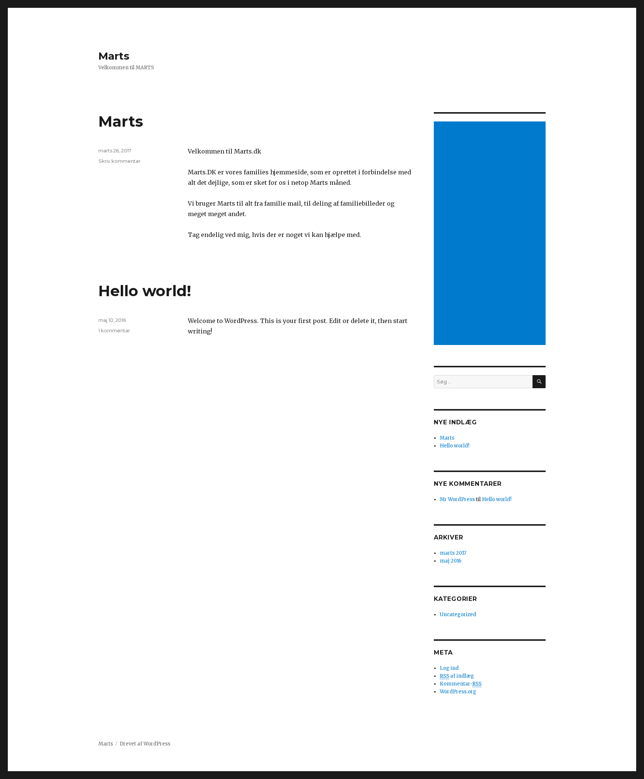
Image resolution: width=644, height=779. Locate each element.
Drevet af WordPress (145, 744)
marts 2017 (453, 553)
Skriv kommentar (119, 161)
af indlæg (457, 676)
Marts (113, 56)
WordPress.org (458, 691)
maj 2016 (450, 561)
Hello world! (144, 291)
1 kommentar (114, 330)
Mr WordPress (457, 499)
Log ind (449, 668)
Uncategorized (458, 614)
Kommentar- (461, 684)
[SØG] (539, 381)
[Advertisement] (491, 234)
